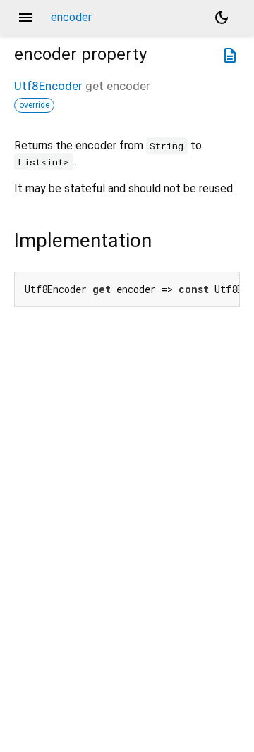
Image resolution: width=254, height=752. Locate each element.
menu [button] (25, 17)
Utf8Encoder (48, 86)
